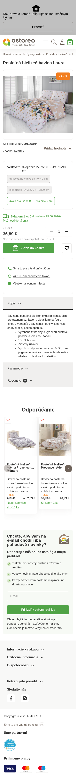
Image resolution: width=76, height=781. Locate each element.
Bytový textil (34, 54)
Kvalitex (19, 151)
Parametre (15, 368)
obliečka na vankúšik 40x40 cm (28, 178)
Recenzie (16, 380)
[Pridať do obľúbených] (67, 248)
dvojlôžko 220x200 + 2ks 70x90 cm (31, 200)
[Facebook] (13, 701)
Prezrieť (38, 27)
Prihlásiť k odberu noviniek (38, 609)
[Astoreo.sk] (19, 42)
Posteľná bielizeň (56, 54)
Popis (11, 303)
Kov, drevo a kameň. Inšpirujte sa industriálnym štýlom (35, 16)
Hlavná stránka (12, 54)
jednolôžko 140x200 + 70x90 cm (29, 189)
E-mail (14, 596)
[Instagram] (26, 701)
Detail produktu (32, 509)
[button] (7, 468)
